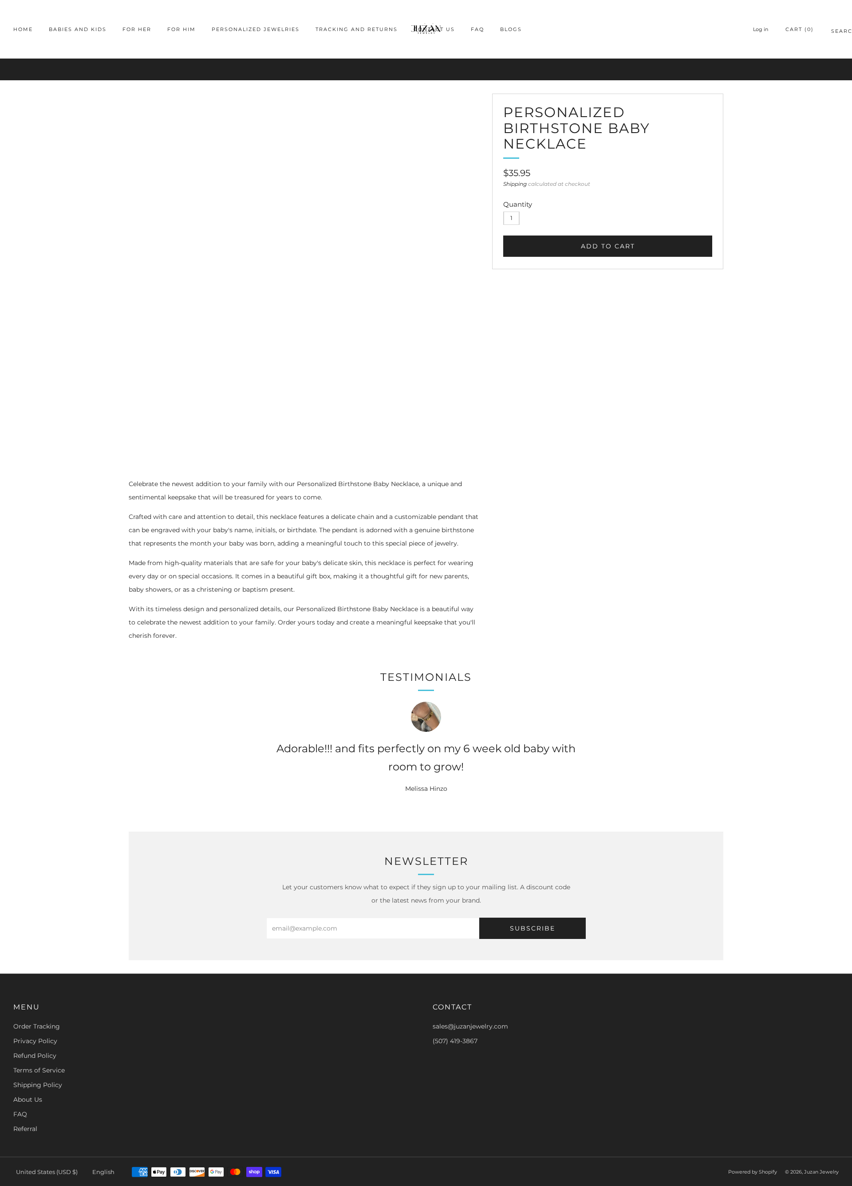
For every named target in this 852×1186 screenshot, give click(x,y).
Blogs (511, 29)
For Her (136, 29)
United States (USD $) (47, 1172)
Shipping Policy (37, 1085)
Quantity (517, 204)
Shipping (515, 184)
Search (835, 32)
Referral (25, 1129)
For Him (181, 29)
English (103, 1172)
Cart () (799, 29)
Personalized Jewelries (256, 29)
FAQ (477, 29)
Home (23, 29)
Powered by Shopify (752, 1172)
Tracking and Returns (357, 29)
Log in (760, 29)
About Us (27, 1100)
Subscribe (532, 928)
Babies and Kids (77, 29)
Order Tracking (36, 1026)
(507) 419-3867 (455, 1041)
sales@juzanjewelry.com (470, 1026)
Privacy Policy (35, 1041)
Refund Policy (34, 1056)
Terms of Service (39, 1070)
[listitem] (426, 69)
